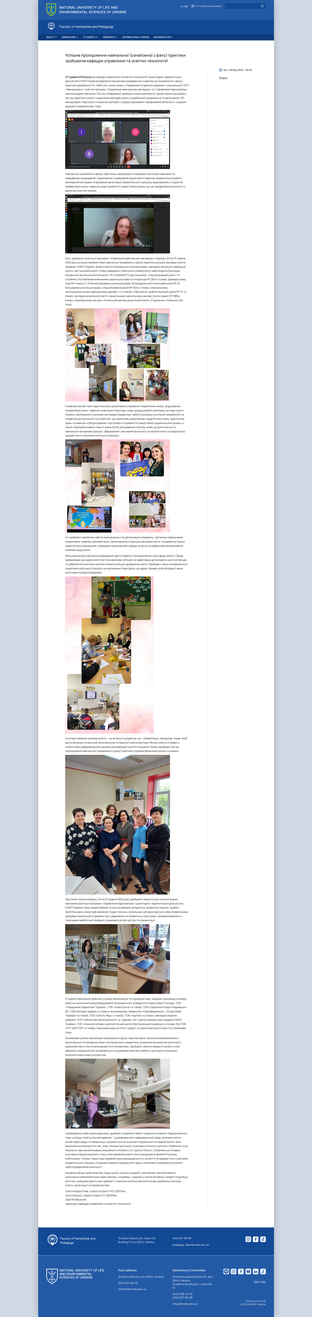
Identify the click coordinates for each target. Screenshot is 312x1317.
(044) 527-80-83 (181, 1238)
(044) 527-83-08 (182, 1297)
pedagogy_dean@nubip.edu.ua (190, 1244)
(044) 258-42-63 (182, 1294)
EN (186, 6)
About (50, 37)
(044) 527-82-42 (128, 1283)
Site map (260, 1281)
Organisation (162, 37)
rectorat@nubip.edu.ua (132, 1289)
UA (181, 6)
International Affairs (136, 37)
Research (109, 37)
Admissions (69, 37)
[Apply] (262, 6)
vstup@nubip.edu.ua (184, 1304)
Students (89, 37)
